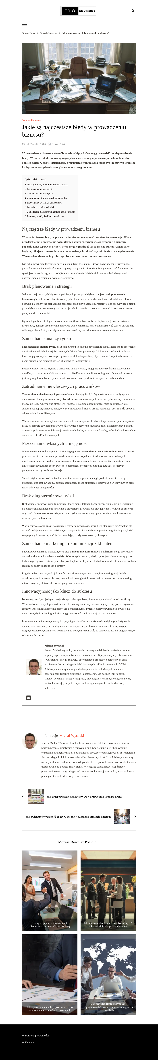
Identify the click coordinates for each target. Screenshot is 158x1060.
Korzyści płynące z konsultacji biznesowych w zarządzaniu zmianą (50, 925)
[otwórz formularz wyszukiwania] (133, 10)
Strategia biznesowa (31, 120)
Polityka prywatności (37, 1035)
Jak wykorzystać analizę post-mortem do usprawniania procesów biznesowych (50, 1009)
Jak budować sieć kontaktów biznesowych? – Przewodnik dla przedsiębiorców (108, 925)
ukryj (42, 179)
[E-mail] (28, 699)
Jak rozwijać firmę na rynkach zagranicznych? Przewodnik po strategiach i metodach (108, 1007)
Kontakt (29, 1042)
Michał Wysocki (30, 144)
